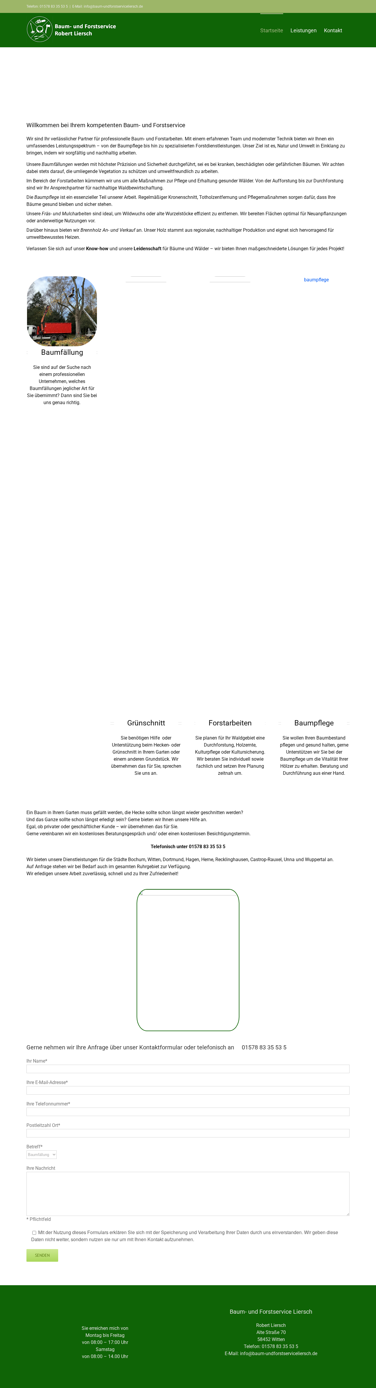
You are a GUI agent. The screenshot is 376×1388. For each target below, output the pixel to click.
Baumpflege (314, 723)
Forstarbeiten (230, 723)
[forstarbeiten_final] (230, 280)
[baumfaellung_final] (62, 280)
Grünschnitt (146, 723)
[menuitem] (271, 30)
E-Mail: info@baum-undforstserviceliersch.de (107, 6)
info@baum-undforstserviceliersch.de (278, 1353)
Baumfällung (62, 352)
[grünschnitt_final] (146, 280)
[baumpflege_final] (314, 280)
